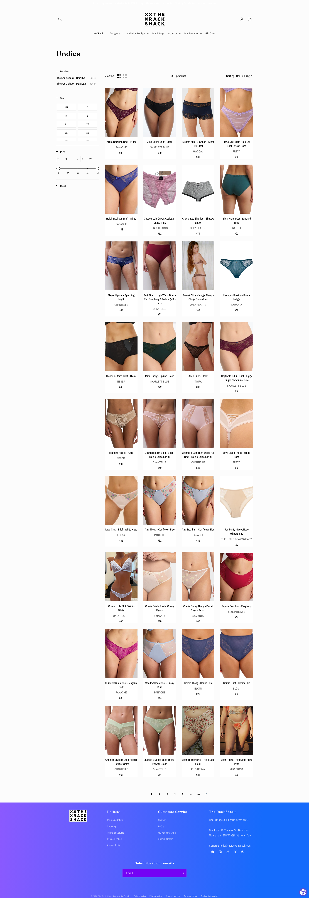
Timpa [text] (198, 381)
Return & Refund (115, 820)
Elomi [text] (198, 688)
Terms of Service (115, 832)
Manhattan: (215, 835)
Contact (162, 820)
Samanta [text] (236, 305)
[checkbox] (77, 78)
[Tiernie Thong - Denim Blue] (198, 653)
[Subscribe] (183, 873)
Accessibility (113, 845)
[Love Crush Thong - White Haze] (236, 423)
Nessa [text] (121, 381)
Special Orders (165, 839)
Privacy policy (155, 896)
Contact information (209, 896)
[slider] (58, 168)
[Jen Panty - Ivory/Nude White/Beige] (236, 500)
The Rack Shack (105, 896)
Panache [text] (121, 147)
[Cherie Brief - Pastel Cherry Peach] (159, 576)
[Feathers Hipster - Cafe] (121, 423)
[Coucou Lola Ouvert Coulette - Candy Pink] (159, 189)
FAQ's (161, 826)
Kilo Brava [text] (198, 769)
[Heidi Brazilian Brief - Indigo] (121, 189)
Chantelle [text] (121, 305)
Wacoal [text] (198, 151)
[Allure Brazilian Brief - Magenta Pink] (121, 653)
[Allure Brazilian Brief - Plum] (121, 112)
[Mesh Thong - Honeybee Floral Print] (236, 730)
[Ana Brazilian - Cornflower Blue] (198, 500)
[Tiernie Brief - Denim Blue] (236, 653)
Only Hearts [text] (159, 228)
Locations (64, 71)
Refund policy (140, 896)
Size (62, 98)
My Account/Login (167, 832)
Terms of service (173, 896)
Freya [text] (236, 151)
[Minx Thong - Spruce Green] (159, 346)
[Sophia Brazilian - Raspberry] (236, 576)
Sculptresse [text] (236, 612)
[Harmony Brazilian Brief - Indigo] (236, 265)
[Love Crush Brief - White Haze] (121, 500)
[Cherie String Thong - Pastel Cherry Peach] (198, 576)
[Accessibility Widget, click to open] (303, 892)
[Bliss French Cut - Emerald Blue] (236, 189)
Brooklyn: (214, 830)
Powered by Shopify (122, 896)
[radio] (119, 76)
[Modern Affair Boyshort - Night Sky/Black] (198, 112)
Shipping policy (190, 896)
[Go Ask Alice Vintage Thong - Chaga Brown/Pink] (198, 265)
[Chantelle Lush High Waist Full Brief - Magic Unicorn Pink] (198, 423)
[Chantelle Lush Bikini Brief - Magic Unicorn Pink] (159, 423)
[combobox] (239, 76)
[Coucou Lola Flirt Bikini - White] (121, 576)
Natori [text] (236, 228)
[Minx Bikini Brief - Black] (159, 112)
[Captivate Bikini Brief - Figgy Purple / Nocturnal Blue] (236, 346)
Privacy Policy (114, 839)
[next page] (206, 793)
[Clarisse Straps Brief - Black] (121, 346)
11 (198, 794)
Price (62, 152)
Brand (63, 185)
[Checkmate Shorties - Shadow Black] (198, 189)
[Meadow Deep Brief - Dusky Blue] (159, 653)
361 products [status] (178, 76)
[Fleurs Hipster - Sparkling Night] (121, 265)
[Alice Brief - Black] (198, 346)
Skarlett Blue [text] (159, 147)
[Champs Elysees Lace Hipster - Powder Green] (121, 730)
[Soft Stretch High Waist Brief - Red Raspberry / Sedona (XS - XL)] (159, 265)
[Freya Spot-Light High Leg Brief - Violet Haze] (236, 112)
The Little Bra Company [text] (236, 539)
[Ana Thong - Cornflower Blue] (159, 500)
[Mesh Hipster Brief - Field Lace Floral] (198, 730)
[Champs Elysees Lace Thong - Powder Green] (159, 730)
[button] (60, 19)
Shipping (111, 826)
